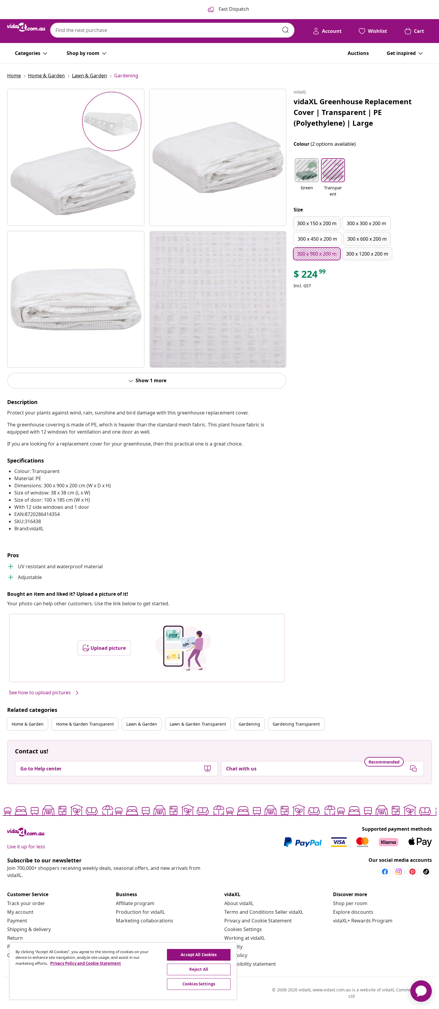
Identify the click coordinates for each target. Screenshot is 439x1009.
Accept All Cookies (199, 954)
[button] (307, 178)
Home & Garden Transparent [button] (85, 724)
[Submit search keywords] (285, 30)
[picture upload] (183, 648)
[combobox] (172, 30)
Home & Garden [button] (28, 724)
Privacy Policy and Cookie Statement (85, 963)
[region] (123, 971)
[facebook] (385, 872)
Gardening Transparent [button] (296, 724)
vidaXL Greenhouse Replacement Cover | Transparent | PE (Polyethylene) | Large (353, 112)
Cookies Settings (243, 929)
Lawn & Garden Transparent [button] (198, 724)
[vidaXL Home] (26, 27)
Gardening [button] (249, 724)
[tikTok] (426, 872)
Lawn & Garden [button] (141, 724)
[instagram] (399, 872)
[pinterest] (412, 872)
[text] (310, 275)
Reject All (198, 969)
